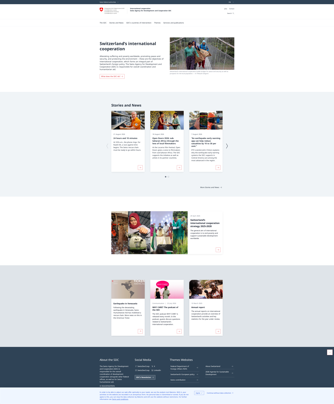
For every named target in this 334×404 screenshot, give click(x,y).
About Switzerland (213, 366)
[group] (128, 141)
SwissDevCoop (143, 366)
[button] (103, 22)
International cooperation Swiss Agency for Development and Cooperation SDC (150, 9)
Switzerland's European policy (182, 374)
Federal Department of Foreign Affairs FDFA (179, 367)
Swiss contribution (177, 380)
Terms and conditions (120, 399)
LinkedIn (157, 370)
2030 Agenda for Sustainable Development (217, 373)
